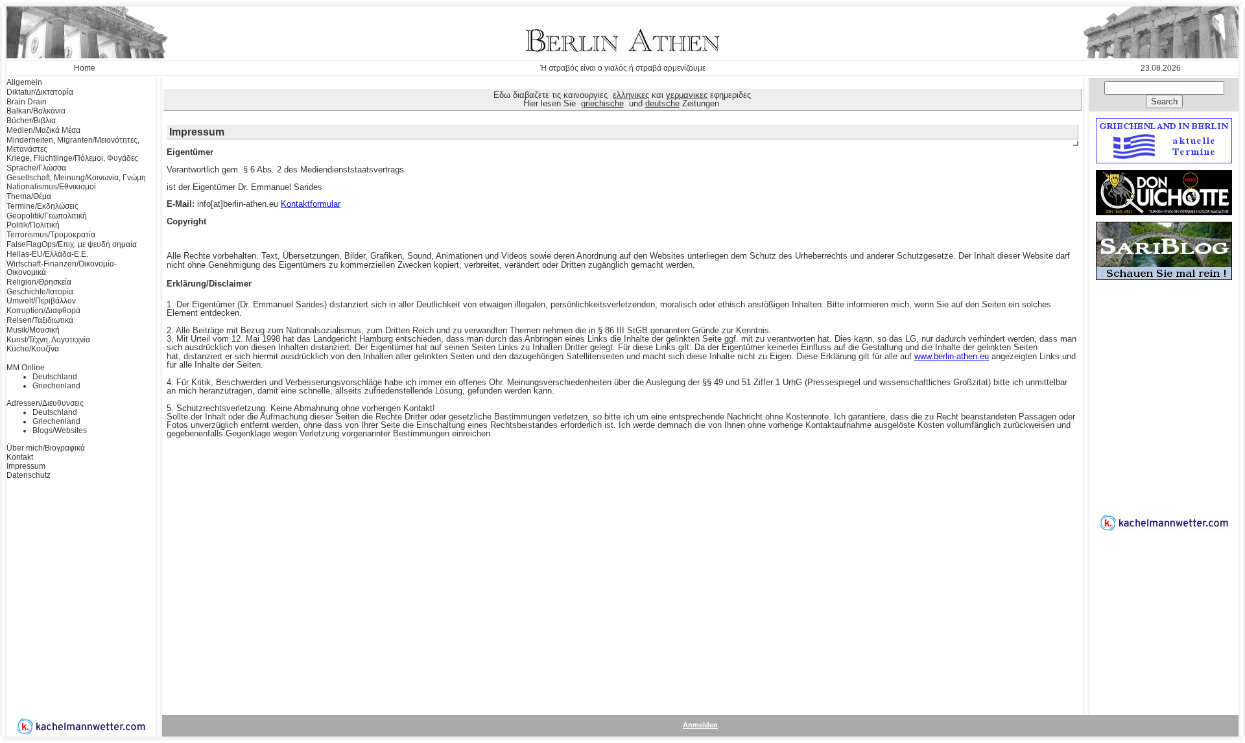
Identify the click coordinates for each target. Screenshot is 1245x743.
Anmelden (700, 725)
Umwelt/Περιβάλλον (41, 300)
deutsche (662, 103)
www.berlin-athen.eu (951, 356)
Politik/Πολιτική (33, 225)
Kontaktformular (310, 204)
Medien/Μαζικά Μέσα (43, 130)
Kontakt (19, 457)
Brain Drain (26, 101)
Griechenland (56, 385)
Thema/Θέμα (28, 196)
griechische (602, 103)
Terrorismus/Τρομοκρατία (50, 234)
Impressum (25, 466)
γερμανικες (686, 95)
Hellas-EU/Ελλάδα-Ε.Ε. (47, 254)
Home (84, 68)
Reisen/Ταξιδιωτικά (39, 320)
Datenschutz (28, 475)
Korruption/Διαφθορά (43, 310)
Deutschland (54, 376)
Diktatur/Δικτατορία (39, 92)
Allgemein (24, 82)
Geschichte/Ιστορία (39, 291)
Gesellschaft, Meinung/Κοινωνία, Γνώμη (76, 177)
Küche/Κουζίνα (32, 348)
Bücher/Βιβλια (31, 120)
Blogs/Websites (59, 430)
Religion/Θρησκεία (38, 282)
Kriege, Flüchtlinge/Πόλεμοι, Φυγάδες (72, 158)
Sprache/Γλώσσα (36, 167)
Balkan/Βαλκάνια (35, 110)
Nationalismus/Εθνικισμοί (51, 186)
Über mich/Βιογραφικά (45, 448)
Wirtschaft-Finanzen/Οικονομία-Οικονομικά (61, 268)
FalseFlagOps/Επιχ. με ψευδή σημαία (71, 244)
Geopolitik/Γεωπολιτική (46, 215)
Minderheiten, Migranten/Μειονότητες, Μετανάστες (72, 145)
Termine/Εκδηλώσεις (42, 206)
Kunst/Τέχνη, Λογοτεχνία (48, 339)
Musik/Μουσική (33, 330)
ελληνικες (631, 95)
